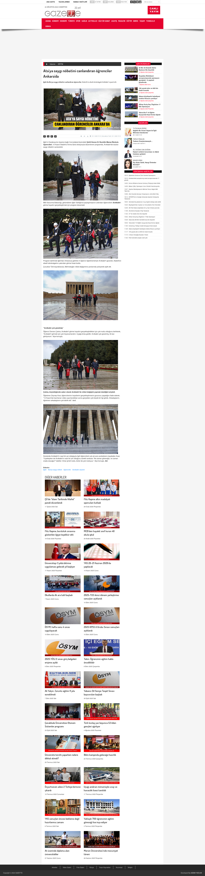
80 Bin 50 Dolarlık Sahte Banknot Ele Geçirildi (147, 69)
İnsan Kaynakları (105, 867)
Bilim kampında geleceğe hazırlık (100, 754)
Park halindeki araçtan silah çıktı (135, 238)
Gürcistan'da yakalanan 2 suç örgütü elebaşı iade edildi (142, 202)
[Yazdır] (81, 136)
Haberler (53, 64)
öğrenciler (67, 470)
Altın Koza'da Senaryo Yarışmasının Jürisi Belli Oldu (141, 194)
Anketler (54, 867)
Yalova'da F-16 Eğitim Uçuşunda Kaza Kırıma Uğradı (149, 113)
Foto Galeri (80, 867)
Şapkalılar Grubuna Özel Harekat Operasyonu (139, 175)
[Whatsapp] (55, 136)
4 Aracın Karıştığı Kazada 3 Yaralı (136, 235)
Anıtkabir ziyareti (78, 470)
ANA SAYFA (50, 2)
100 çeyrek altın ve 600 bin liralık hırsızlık (148, 89)
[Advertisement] (102, 44)
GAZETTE (18, 873)
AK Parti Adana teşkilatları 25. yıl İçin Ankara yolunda (141, 208)
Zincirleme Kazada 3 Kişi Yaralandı (136, 211)
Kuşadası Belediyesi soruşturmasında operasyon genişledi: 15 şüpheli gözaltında (149, 79)
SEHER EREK (137, 139)
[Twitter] (48, 136)
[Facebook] (44, 136)
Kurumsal (119, 867)
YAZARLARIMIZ (64, 2)
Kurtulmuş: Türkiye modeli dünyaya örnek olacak (140, 226)
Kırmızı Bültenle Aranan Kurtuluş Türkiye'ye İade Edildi (142, 183)
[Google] (52, 136)
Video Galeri (67, 867)
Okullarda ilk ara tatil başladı (59, 594)
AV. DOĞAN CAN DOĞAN (141, 128)
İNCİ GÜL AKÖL (138, 150)
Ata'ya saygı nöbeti (55, 470)
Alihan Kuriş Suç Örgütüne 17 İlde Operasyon (149, 105)
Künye (92, 867)
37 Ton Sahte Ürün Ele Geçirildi (135, 214)
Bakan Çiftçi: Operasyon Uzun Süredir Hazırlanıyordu (142, 186)
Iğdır (45, 470)
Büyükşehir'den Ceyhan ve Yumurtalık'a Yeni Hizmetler (142, 205)
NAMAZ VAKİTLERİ (80, 2)
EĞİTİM (60, 64)
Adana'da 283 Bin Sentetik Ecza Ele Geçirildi (139, 220)
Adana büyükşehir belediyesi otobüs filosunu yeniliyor (149, 97)
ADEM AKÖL (137, 160)
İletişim (130, 867)
